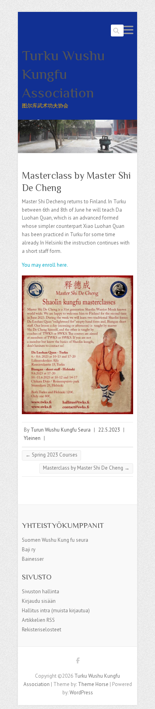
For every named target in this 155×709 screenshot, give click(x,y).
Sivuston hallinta (40, 591)
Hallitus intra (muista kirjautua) (56, 610)
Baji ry (28, 549)
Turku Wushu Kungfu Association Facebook (77, 662)
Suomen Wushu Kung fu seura (55, 540)
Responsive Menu (128, 30)
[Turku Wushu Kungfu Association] (77, 123)
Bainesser (33, 559)
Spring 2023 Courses (51, 454)
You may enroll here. (45, 265)
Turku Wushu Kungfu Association (63, 74)
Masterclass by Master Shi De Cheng (86, 467)
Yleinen (32, 438)
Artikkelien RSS (38, 620)
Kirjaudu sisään (39, 601)
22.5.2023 (109, 429)
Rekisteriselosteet (41, 629)
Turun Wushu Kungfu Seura (61, 429)
